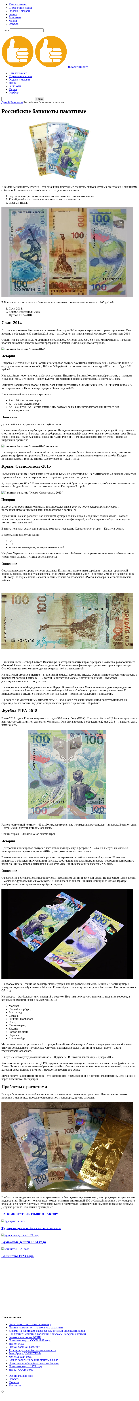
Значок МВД (16, 1343)
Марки (13, 20)
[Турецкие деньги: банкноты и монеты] (13, 1221)
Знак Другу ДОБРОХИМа (25, 1353)
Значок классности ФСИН (25, 1337)
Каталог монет (18, 4)
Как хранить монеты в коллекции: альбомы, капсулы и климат (47, 1333)
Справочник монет (20, 7)
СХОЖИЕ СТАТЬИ (14, 1214)
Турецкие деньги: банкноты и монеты (31, 1228)
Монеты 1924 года (20, 1356)
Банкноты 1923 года (17, 1256)
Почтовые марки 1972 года (25, 1366)
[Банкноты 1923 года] (15, 1248)
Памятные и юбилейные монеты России (34, 1363)
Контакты (15, 1385)
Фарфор (13, 23)
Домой (5, 102)
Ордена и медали (19, 10)
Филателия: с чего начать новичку (30, 1324)
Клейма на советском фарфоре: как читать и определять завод (47, 1330)
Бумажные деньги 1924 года (23, 1242)
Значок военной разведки (24, 1346)
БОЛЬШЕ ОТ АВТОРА (43, 1214)
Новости (14, 1378)
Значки (13, 14)
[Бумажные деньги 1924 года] (20, 1235)
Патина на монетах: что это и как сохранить (36, 1327)
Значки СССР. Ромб (21, 1369)
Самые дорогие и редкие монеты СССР (33, 1359)
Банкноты (15, 17)
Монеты (14, 1382)
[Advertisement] (69, 1286)
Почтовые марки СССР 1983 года (29, 1340)
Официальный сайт (21, 1375)
